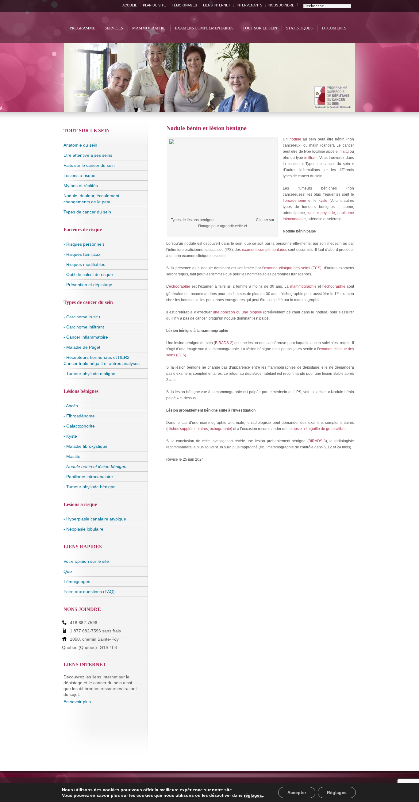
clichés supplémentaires (187, 429)
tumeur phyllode (321, 213)
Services (114, 28)
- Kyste (70, 436)
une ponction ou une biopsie (237, 312)
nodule (295, 139)
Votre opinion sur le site (86, 561)
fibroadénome (294, 200)
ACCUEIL (129, 5)
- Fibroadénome (79, 415)
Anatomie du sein (80, 145)
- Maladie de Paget (81, 347)
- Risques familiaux (81, 254)
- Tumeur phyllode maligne (89, 373)
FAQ (73, 49)
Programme (82, 28)
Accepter (296, 792)
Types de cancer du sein (87, 211)
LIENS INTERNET (216, 5)
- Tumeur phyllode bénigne (89, 486)
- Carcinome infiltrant (83, 326)
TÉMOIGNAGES (184, 5)
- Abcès (70, 405)
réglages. (253, 795)
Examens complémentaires (204, 28)
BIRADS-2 (223, 343)
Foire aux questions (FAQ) (89, 591)
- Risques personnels (84, 244)
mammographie (303, 286)
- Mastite (71, 456)
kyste (323, 200)
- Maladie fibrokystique (85, 446)
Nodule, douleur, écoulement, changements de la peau (92, 198)
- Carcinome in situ (81, 316)
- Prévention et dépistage (87, 284)
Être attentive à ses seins (87, 155)
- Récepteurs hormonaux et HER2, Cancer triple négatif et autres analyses (101, 360)
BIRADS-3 (317, 441)
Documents (334, 28)
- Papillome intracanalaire (88, 476)
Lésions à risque (79, 175)
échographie (179, 286)
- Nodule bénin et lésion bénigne (94, 466)
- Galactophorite (79, 426)
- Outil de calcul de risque (88, 274)
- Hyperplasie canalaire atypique (94, 518)
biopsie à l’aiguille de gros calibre (318, 429)
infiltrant (310, 157)
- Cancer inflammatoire (85, 337)
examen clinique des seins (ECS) (292, 268)
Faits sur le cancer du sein (89, 165)
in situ (343, 151)
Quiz (67, 571)
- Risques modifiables (84, 264)
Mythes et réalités (80, 185)
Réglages (337, 792)
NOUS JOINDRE (281, 5)
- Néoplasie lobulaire (83, 529)
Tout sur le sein (260, 28)
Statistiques (299, 28)
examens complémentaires (264, 250)
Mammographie (149, 28)
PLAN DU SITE (154, 5)
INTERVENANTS (249, 5)
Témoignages (76, 581)
